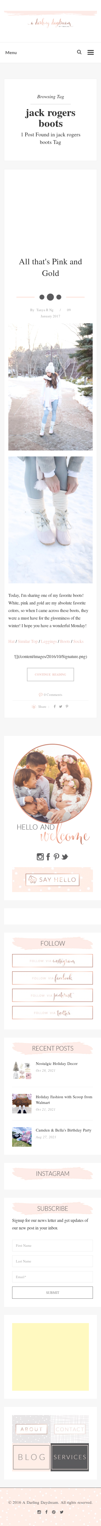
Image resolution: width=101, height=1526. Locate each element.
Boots (65, 641)
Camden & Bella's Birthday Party (64, 1130)
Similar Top (28, 641)
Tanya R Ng (45, 309)
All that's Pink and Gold (50, 267)
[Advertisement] (50, 217)
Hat (11, 641)
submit (52, 1292)
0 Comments (53, 694)
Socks (78, 641)
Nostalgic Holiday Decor (57, 1063)
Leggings (49, 641)
